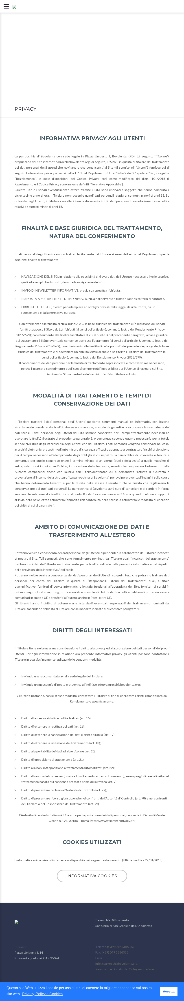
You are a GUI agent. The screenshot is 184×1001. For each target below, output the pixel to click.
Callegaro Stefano (141, 969)
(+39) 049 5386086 (120, 947)
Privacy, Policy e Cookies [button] (42, 994)
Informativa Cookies (92, 876)
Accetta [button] (169, 991)
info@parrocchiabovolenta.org (116, 963)
